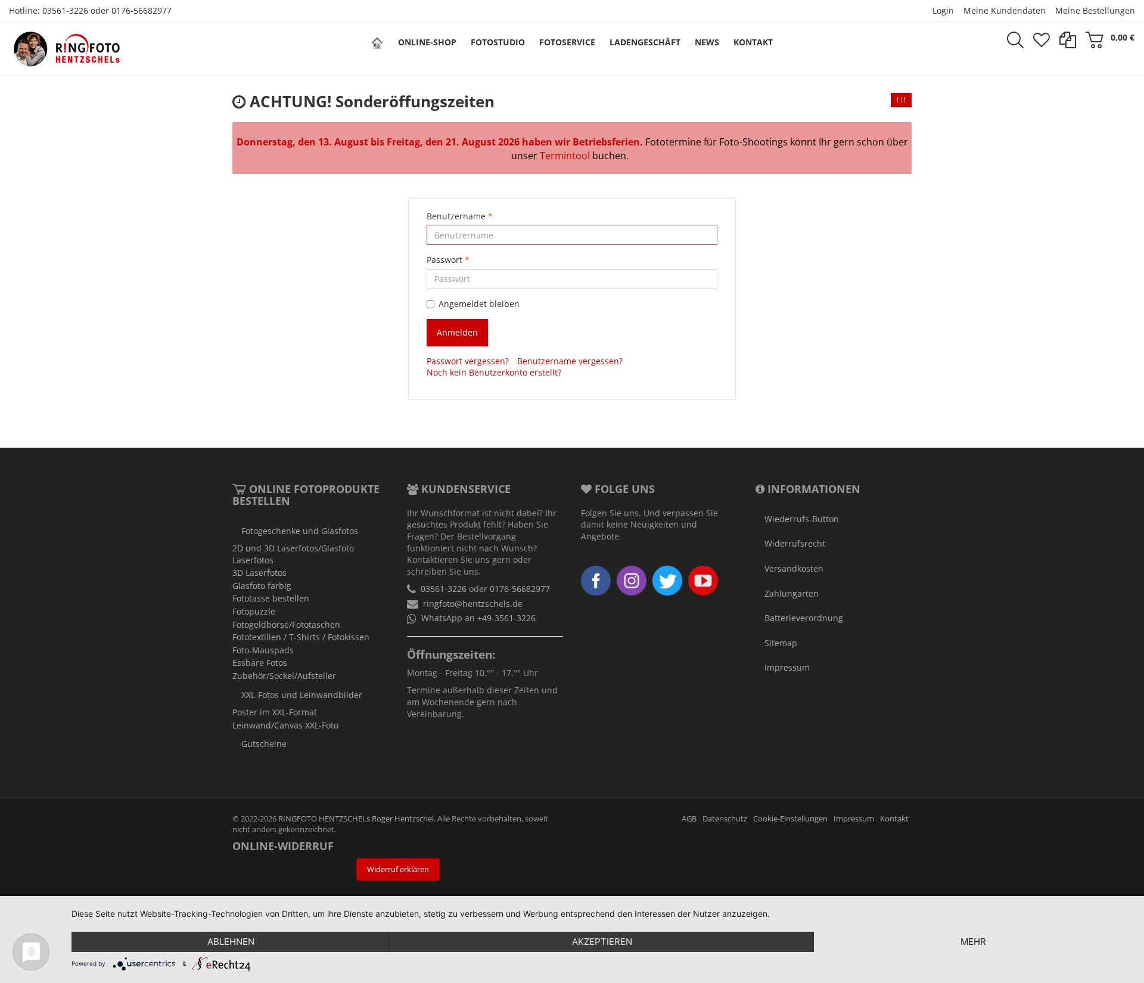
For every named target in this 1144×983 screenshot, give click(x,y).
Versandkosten (793, 568)
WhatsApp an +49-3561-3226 (478, 618)
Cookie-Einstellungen (790, 819)
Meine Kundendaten (1004, 10)
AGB (689, 819)
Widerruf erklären (398, 869)
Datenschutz (724, 819)
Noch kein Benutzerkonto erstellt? (494, 372)
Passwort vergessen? (468, 361)
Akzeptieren (602, 941)
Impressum (787, 667)
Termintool (565, 155)
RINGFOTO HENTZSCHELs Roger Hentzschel (356, 819)
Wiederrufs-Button (801, 519)
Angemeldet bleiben (479, 303)
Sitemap (780, 643)
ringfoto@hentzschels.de (473, 603)
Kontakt (894, 819)
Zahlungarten (791, 593)
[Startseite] (377, 42)
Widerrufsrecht (794, 543)
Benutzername (460, 216)
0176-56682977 (141, 10)
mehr (973, 941)
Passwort (448, 259)
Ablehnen (230, 941)
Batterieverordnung (803, 618)
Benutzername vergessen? (570, 361)
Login (943, 10)
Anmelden (457, 332)
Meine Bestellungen (1095, 10)
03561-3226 (65, 10)
